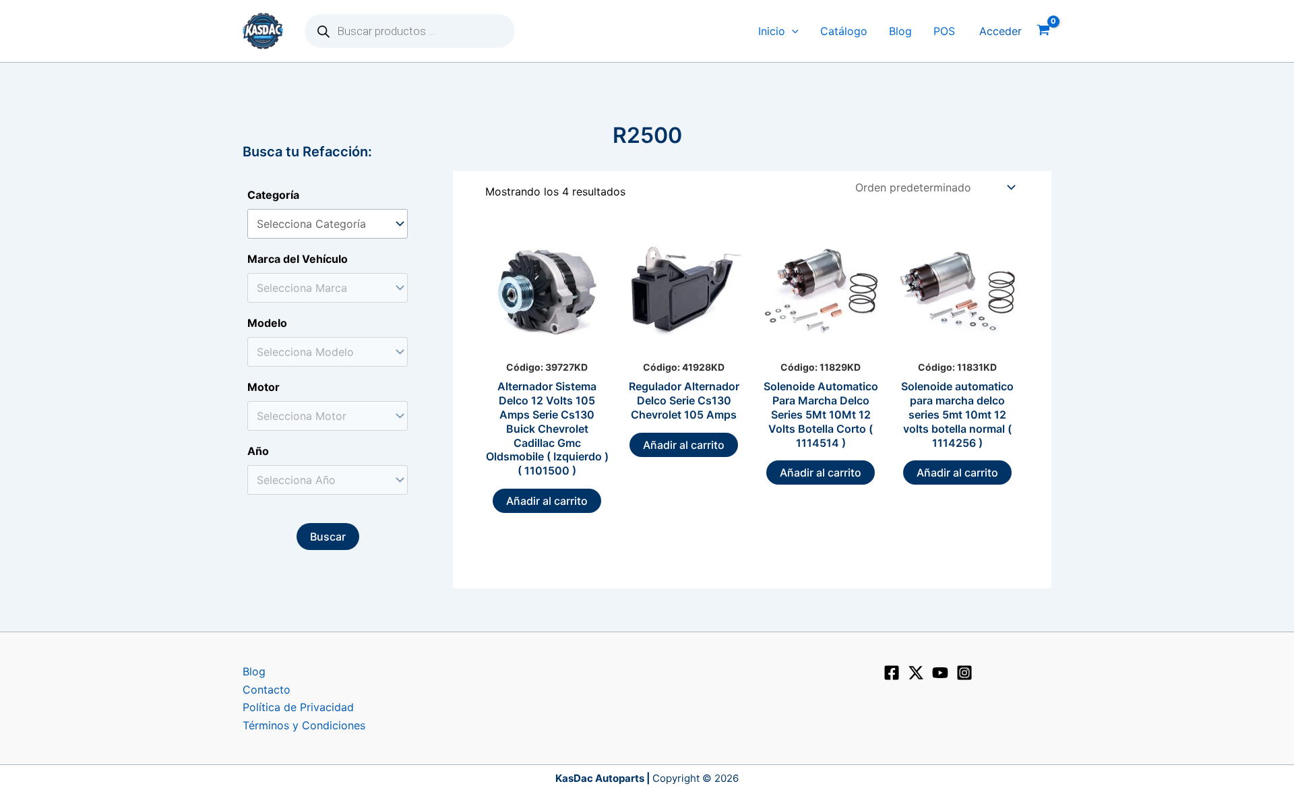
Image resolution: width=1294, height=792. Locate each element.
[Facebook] (892, 673)
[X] (916, 673)
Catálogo (843, 31)
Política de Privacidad (298, 707)
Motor (263, 387)
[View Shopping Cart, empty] (1043, 31)
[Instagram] (964, 673)
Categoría (273, 195)
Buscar (328, 536)
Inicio (771, 31)
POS (944, 31)
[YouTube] (940, 673)
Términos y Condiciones (304, 725)
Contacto (266, 689)
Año (258, 451)
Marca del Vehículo (297, 259)
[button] (792, 31)
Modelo (267, 323)
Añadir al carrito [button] (547, 501)
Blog (900, 31)
